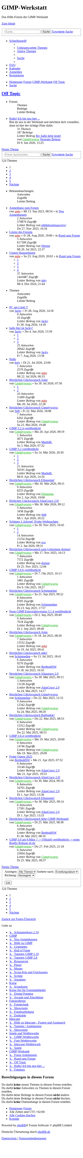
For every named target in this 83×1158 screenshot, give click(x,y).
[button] (14, 184)
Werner (45, 245)
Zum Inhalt (8, 23)
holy (17, 362)
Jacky (18, 310)
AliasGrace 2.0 (50, 687)
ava (43, 542)
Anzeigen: (11, 871)
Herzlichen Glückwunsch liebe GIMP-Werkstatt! (39, 818)
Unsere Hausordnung (22, 252)
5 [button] (10, 181)
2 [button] (10, 170)
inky (44, 280)
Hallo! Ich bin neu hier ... (24, 118)
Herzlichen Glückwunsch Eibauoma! (31, 480)
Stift (17, 411)
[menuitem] (32, 47)
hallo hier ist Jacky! (21, 328)
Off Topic (11, 93)
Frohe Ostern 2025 (20, 756)
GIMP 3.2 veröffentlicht (23, 449)
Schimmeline (49, 604)
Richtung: (11, 875)
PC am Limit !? (18, 307)
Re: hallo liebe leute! (48, 135)
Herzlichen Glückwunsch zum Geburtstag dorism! (39, 549)
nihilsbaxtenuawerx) (53, 225)
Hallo (12, 359)
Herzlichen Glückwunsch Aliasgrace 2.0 (33, 673)
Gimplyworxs (30, 139)
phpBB (21, 1125)
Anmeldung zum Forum (24, 207)
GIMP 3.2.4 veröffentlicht (25, 428)
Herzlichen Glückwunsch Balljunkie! (32, 715)
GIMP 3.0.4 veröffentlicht (25, 736)
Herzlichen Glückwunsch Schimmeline (33, 590)
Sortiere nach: (46, 871)
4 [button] (10, 177)
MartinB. (46, 442)
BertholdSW (49, 666)
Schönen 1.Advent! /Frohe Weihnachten (33, 521)
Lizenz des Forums (20, 232)
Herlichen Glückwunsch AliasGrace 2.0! (34, 500)
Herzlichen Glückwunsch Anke (28, 380)
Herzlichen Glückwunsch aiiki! (28, 653)
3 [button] (10, 174)
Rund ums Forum (69, 235)
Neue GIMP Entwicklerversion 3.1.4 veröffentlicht (40, 611)
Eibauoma (47, 494)
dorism (45, 563)
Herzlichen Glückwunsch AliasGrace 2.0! (34, 777)
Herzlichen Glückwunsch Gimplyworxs (33, 407)
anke (17, 211)
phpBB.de (44, 1131)
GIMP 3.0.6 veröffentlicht (25, 570)
